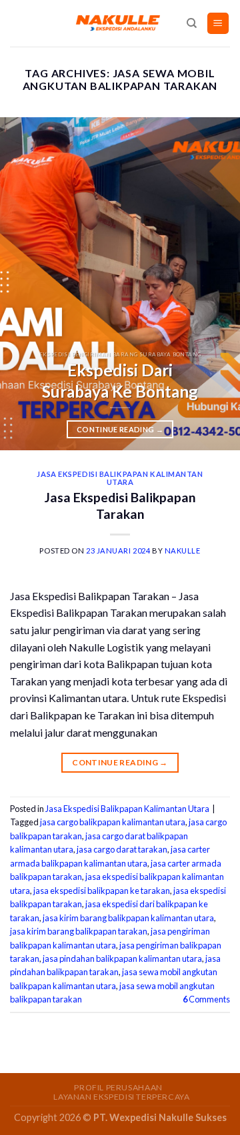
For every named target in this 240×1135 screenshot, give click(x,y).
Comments (206, 999)
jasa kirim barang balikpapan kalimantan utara (128, 918)
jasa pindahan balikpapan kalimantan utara (122, 958)
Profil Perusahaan (118, 1087)
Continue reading (120, 429)
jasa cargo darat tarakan (122, 849)
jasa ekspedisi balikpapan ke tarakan (101, 890)
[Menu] (218, 24)
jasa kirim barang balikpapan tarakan (78, 931)
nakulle (183, 550)
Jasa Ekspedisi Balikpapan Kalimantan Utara (120, 478)
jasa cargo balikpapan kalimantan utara (112, 822)
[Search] (192, 23)
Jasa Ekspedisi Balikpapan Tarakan (120, 506)
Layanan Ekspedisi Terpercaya (121, 1097)
